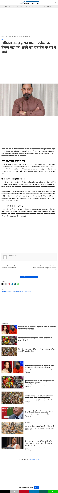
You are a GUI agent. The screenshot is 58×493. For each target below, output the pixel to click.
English (49, 6)
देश (9, 6)
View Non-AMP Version (34, 459)
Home (3, 36)
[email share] (5, 284)
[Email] (7, 146)
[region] (29, 21)
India (13, 291)
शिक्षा (33, 6)
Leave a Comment (29, 277)
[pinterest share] (9, 284)
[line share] (18, 284)
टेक (29, 6)
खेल (21, 6)
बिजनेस (17, 6)
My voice (43, 6)
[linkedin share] (12, 284)
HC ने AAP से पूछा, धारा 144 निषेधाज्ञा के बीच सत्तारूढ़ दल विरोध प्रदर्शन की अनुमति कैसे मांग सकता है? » (44, 267)
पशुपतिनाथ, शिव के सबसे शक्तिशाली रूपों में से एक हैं (39, 426)
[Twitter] (5, 146)
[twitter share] (2, 284)
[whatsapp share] (15, 284)
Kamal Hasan (19, 291)
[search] (55, 2)
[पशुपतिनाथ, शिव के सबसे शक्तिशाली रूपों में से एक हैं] (12, 428)
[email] (14, 491)
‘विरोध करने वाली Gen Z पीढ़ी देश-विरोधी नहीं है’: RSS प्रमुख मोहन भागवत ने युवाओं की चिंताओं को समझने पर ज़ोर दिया (38, 443)
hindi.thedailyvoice (6, 291)
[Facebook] (3, 146)
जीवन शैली (37, 6)
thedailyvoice (28, 291)
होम (6, 6)
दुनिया (13, 6)
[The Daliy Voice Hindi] (29, 2)
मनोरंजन (25, 6)
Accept (36, 487)
